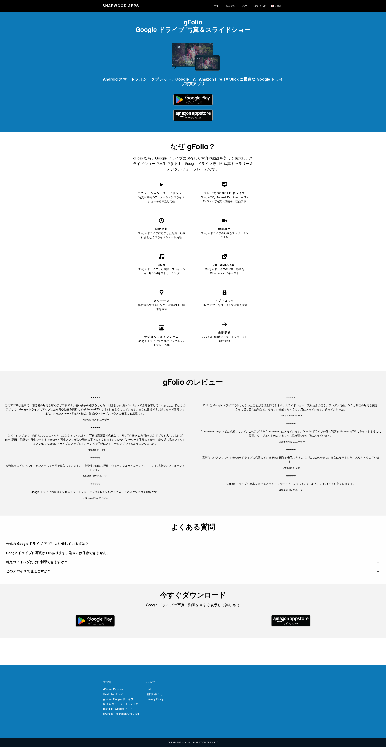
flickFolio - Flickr (113, 694)
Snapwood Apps (121, 5)
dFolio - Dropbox (113, 689)
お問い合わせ (155, 694)
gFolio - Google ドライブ (118, 699)
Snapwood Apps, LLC (205, 742)
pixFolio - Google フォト (118, 708)
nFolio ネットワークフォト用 (121, 704)
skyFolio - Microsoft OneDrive (121, 713)
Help (149, 689)
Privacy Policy (155, 699)
